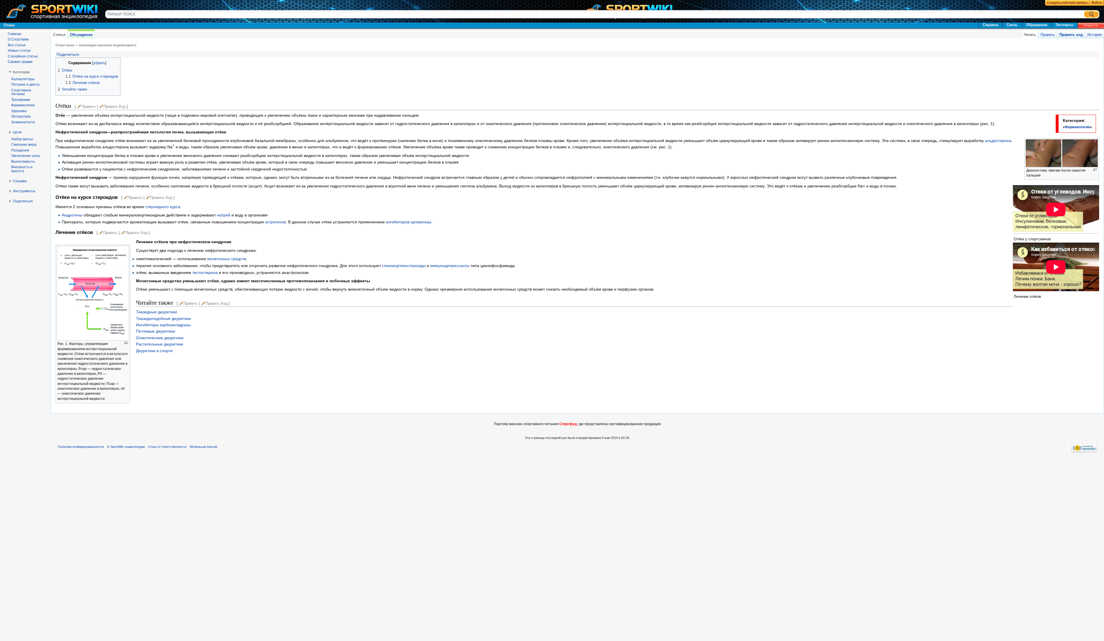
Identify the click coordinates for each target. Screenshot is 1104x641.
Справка (990, 25)
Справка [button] (20, 181)
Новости (1091, 25)
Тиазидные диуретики (156, 312)
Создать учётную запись (1067, 3)
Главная (14, 34)
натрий (223, 215)
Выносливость (23, 162)
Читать (1030, 34)
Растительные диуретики (159, 344)
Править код (1071, 34)
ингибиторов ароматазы (408, 222)
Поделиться (67, 54)
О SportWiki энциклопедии (126, 446)
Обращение (1036, 25)
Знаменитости (23, 122)
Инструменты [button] (24, 191)
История (1094, 34)
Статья (59, 34)
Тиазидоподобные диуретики (163, 318)
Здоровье (19, 111)
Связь (1012, 25)
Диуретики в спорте (154, 350)
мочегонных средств (226, 258)
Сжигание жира (24, 145)
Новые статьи (19, 51)
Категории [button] (21, 72)
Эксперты (1064, 25)
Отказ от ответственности (167, 446)
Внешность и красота (21, 169)
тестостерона (205, 272)
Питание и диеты (25, 84)
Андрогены (72, 215)
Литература (21, 116)
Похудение (20, 150)
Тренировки (20, 100)
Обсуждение (81, 34)
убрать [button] (99, 63)
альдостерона (998, 140)
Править (1047, 34)
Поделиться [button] (23, 201)
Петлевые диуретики (155, 331)
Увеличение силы (25, 156)
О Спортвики (18, 39)
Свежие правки (20, 62)
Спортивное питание (21, 92)
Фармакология (1077, 127)
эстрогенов (275, 222)
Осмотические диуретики (159, 337)
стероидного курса (162, 206)
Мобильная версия (203, 446)
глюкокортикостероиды (403, 265)
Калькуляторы (22, 79)
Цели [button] (17, 132)
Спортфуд (568, 424)
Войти (1097, 3)
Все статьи (17, 45)
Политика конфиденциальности (81, 446)
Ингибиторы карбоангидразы (163, 325)
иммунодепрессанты (449, 265)
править (88, 106)
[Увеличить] (1095, 169)
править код (114, 106)
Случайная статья (23, 56)
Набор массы (22, 139)
